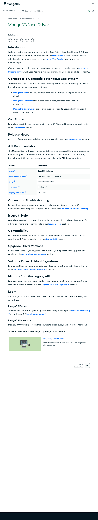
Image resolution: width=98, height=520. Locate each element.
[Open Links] (92, 3)
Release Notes (74, 139)
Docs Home (12, 18)
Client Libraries (26, 18)
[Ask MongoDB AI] (89, 11)
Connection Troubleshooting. (74, 208)
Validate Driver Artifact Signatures (30, 269)
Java (37, 18)
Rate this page (14, 35)
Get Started (58, 55)
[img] (10, 40)
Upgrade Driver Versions (34, 254)
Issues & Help (54, 224)
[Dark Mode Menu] (93, 11)
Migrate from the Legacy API (55, 284)
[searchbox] (53, 11)
